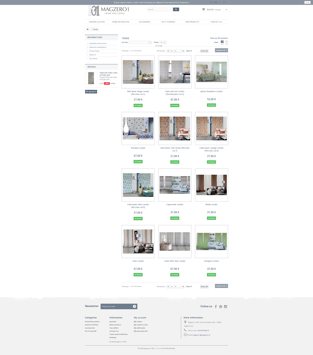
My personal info (141, 331)
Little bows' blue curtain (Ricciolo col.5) (138, 205)
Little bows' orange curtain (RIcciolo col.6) (211, 149)
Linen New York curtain (174, 261)
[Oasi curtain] (138, 241)
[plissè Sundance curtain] (211, 72)
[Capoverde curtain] (175, 185)
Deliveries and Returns (97, 47)
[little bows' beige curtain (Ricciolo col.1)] (138, 72)
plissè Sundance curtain (211, 91)
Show (156, 42)
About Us (92, 55)
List (226, 44)
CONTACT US (216, 22)
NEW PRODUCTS (192, 22)
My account (140, 317)
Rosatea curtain (138, 148)
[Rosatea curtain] (138, 128)
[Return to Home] (87, 29)
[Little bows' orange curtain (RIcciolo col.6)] (211, 128)
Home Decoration (120, 22)
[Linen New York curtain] (175, 241)
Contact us (113, 331)
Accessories (144, 22)
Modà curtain (211, 204)
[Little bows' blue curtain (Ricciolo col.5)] (138, 185)
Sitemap (112, 337)
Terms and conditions (118, 334)
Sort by (125, 42)
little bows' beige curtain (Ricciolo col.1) (138, 92)
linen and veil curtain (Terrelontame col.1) (174, 92)
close (308, 2)
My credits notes (141, 325)
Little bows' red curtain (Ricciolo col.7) (174, 149)
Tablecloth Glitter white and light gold (108, 74)
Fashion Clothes (97, 22)
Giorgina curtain (211, 261)
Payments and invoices (98, 43)
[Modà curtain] (211, 185)
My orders (138, 321)
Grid (222, 44)
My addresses (139, 328)
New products (115, 325)
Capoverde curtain (174, 204)
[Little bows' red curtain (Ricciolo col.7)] (175, 128)
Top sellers (113, 328)
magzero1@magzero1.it (201, 335)
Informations (94, 37)
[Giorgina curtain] (211, 241)
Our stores (93, 58)
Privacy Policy (94, 51)
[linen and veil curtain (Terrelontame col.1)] (175, 72)
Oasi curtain (138, 261)
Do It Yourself (168, 22)
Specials (91, 66)
